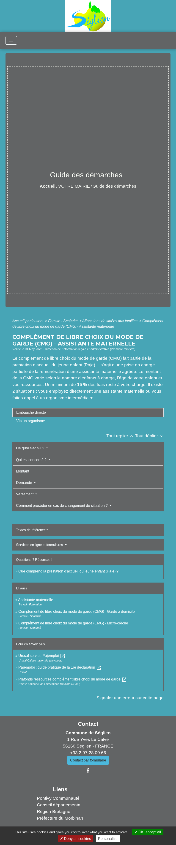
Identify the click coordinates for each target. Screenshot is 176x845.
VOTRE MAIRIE (74, 186)
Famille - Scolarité (63, 321)
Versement (25, 494)
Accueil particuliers (28, 321)
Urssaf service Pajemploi (41, 656)
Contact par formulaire (88, 760)
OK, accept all (149, 832)
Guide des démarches (114, 186)
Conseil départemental (59, 804)
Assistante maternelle (35, 600)
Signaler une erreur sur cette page (130, 697)
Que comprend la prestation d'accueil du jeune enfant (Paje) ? (68, 571)
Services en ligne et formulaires (40, 545)
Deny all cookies (77, 839)
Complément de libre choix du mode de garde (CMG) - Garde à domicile (76, 611)
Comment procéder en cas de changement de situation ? (62, 506)
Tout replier (120, 435)
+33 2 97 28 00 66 (88, 752)
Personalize (108, 839)
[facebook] (88, 770)
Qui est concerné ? (31, 460)
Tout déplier (149, 435)
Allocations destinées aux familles (110, 321)
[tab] (88, 412)
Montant (23, 471)
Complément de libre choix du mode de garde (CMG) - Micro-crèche (73, 623)
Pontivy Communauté (58, 798)
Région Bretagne (53, 811)
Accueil (47, 186)
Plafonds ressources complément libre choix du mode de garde (72, 679)
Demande (24, 483)
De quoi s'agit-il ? (30, 448)
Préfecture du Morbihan (60, 818)
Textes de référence (31, 530)
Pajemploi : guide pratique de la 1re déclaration (60, 667)
